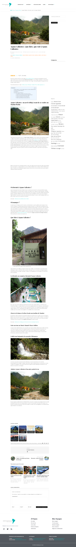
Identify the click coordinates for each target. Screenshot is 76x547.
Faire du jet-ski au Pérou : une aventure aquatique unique (43, 470)
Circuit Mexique (55, 107)
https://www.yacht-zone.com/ (38, 539)
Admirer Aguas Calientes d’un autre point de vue (23, 97)
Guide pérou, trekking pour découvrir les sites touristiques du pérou (27, 321)
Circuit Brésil (61, 105)
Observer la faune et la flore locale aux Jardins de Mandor (25, 94)
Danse (60, 114)
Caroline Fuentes (30, 449)
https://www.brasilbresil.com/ (17, 538)
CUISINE (44, 4)
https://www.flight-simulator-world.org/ (39, 538)
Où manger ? (16, 91)
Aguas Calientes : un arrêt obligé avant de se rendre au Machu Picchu (25, 89)
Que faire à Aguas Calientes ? (18, 92)
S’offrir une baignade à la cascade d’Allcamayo (23, 96)
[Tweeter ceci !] (43, 443)
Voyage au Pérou (19, 55)
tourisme (61, 146)
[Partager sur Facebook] (44, 443)
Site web (29, 506)
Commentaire (15, 496)
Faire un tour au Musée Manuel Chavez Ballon (23, 95)
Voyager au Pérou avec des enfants (17, 470)
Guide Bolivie (60, 118)
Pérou (14, 55)
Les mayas (56, 124)
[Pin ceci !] (48, 443)
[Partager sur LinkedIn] (46, 443)
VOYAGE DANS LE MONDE (37, 4)
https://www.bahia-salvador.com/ (21, 539)
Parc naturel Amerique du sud (57, 127)
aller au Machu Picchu (30, 78)
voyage (58, 148)
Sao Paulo (58, 143)
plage (52, 133)
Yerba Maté (62, 148)
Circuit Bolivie (54, 105)
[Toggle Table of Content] (34, 88)
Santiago (54, 143)
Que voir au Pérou (33, 443)
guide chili (59, 120)
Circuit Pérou (25, 55)
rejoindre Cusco (36, 139)
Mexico (61, 124)
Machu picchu (31, 55)
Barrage (52, 101)
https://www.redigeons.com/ (59, 539)
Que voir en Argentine (56, 139)
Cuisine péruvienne (54, 114)
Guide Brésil (54, 120)
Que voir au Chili (57, 133)
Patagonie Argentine (56, 131)
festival (58, 117)
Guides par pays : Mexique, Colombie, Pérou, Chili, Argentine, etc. (33, 84)
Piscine (63, 131)
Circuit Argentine (56, 103)
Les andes (52, 124)
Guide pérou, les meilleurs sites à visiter (22, 198)
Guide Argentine (54, 118)
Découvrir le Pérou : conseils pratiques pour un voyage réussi (30, 470)
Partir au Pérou (38, 55)
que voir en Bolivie (54, 141)
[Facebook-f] (4, 529)
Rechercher (54, 22)
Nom (13, 506)
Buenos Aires (57, 101)
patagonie (53, 129)
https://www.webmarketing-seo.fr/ (59, 538)
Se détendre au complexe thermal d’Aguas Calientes (24, 93)
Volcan (53, 148)
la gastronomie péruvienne (22, 212)
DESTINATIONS (28, 4)
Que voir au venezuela (55, 137)
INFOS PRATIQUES (50, 4)
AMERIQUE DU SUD (20, 4)
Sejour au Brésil (54, 145)
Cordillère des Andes (61, 109)
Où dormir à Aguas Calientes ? (19, 90)
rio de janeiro (61, 141)
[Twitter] (7, 529)
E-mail (21, 506)
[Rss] (11, 529)
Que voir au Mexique (55, 134)
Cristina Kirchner (54, 110)
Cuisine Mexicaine (55, 112)
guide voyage (53, 122)
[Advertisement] (30, 67)
